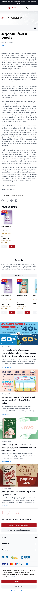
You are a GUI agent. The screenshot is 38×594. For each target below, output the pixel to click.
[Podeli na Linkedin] (16, 200)
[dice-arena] (14, 557)
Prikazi (3, 45)
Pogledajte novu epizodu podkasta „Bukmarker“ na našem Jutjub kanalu (19, 2)
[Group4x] (16, 564)
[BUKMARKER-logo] (11, 18)
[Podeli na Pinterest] (11, 200)
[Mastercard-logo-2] (11, 564)
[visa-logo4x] (4, 564)
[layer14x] (27, 564)
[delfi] (4, 557)
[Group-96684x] (25, 557)
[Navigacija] (19, 28)
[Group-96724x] (21, 564)
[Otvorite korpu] (31, 8)
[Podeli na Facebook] (2, 200)
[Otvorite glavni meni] (2, 8)
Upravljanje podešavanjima (19, 591)
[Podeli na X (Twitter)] (7, 200)
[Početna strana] (11, 8)
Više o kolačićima (13, 577)
